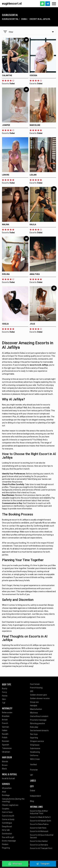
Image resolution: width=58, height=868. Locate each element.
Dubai (24, 19)
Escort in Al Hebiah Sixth (40, 821)
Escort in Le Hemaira (39, 845)
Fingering (6, 848)
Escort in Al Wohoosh (39, 831)
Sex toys (34, 734)
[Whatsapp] (42, 3)
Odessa (33, 75)
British (5, 720)
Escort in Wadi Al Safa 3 (40, 817)
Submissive (35, 748)
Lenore (5, 175)
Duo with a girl (8, 837)
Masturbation (36, 709)
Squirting (34, 738)
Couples (5, 809)
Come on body (8, 819)
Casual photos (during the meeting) (13, 800)
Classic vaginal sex (10, 805)
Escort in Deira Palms (39, 824)
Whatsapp (17, 863)
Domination (7, 834)
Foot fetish (35, 684)
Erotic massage (9, 841)
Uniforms (34, 755)
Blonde (5, 761)
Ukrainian (6, 752)
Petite (4, 696)
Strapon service (37, 741)
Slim (4, 699)
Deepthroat (7, 826)
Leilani (33, 175)
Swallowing (35, 752)
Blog (32, 801)
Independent (35, 796)
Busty (4, 688)
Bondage (6, 795)
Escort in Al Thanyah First (41, 848)
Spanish (5, 745)
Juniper (6, 125)
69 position (7, 788)
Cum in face (7, 812)
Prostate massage (38, 720)
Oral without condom (39, 716)
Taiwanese (7, 748)
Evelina (6, 274)
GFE (31, 691)
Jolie (32, 324)
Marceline (35, 125)
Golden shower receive (40, 698)
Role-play (34, 727)
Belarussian (7, 712)
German (5, 727)
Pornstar (34, 770)
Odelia (5, 324)
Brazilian (5, 716)
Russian (5, 741)
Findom (5, 844)
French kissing (36, 688)
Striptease (34, 745)
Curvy (4, 692)
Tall (3, 703)
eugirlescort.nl (12, 3)
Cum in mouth (8, 816)
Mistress (34, 713)
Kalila (33, 224)
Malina (5, 224)
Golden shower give (38, 695)
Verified (33, 764)
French (5, 723)
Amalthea (35, 274)
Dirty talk (6, 830)
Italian (4, 730)
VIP (31, 775)
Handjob (33, 705)
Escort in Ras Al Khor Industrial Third (39, 812)
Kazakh (5, 734)
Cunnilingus (7, 823)
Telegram (44, 863)
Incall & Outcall (8, 778)
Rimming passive (37, 723)
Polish (4, 737)
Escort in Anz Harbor (39, 841)
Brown (5, 765)
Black (4, 769)
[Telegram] (47, 3)
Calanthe (7, 75)
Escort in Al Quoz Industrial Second (41, 836)
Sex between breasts (39, 730)
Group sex (34, 702)
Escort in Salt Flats (38, 828)
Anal (4, 792)
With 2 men (35, 759)
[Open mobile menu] (54, 3)
